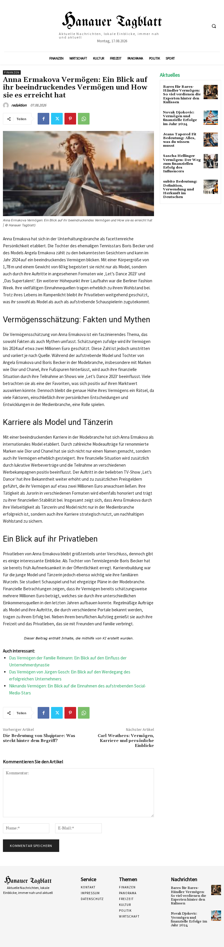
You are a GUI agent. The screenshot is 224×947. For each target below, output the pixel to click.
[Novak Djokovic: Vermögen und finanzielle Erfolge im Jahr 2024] (211, 118)
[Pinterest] (70, 119)
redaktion (19, 105)
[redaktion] (6, 105)
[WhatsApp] (84, 119)
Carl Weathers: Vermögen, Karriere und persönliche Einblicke (126, 740)
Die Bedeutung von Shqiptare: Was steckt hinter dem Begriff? (39, 738)
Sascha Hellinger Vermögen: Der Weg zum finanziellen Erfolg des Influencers (182, 164)
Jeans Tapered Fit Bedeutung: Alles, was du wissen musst (179, 140)
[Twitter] (57, 119)
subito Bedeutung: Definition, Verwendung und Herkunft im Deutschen (180, 189)
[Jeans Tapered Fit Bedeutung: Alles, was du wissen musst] (211, 139)
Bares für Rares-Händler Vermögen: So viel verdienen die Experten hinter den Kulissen (182, 94)
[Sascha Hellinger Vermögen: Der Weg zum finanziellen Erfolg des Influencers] (211, 161)
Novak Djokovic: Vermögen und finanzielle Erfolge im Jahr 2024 (180, 118)
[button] (213, 26)
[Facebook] (43, 119)
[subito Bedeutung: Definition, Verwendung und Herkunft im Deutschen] (211, 187)
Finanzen (12, 72)
